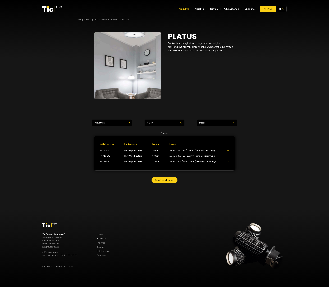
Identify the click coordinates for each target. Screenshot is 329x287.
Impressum (47, 266)
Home (100, 234)
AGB (71, 266)
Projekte (199, 9)
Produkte (184, 9)
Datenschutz (61, 266)
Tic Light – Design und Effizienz (92, 19)
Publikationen (231, 9)
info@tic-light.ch (50, 246)
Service (214, 9)
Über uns (250, 9)
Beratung (268, 9)
